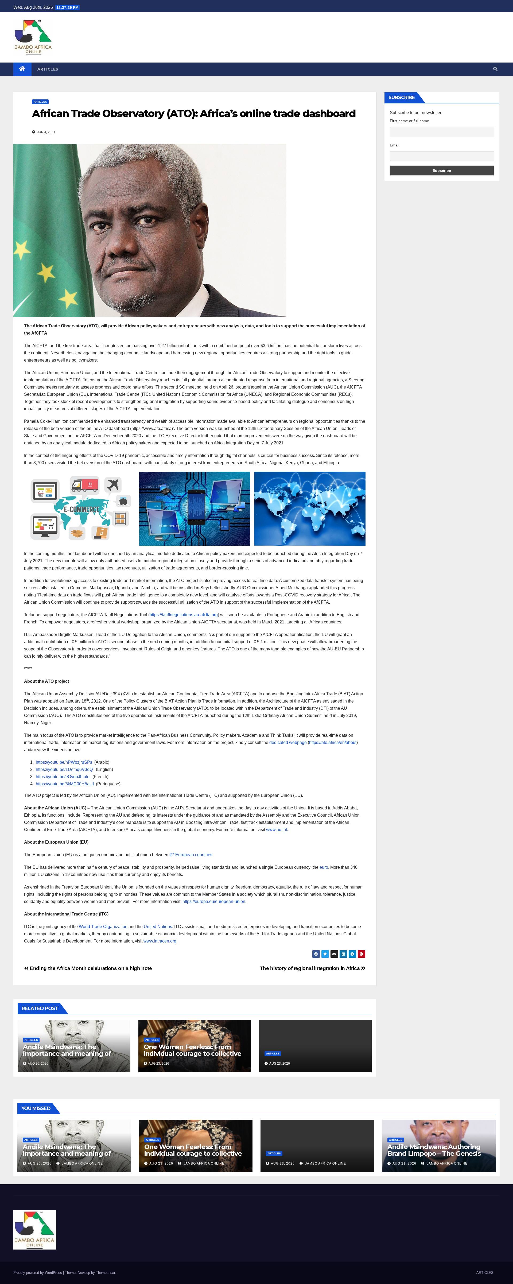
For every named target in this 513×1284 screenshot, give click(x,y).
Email (394, 145)
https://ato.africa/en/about (332, 742)
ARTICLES (48, 69)
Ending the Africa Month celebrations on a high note (90, 968)
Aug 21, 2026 (404, 1163)
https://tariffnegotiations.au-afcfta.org (184, 614)
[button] (495, 69)
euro (324, 867)
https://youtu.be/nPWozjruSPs (64, 762)
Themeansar (105, 1273)
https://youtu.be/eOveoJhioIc (62, 776)
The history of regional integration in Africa (310, 968)
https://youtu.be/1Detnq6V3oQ (64, 769)
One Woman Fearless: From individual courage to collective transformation (192, 1053)
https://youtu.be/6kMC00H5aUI (65, 784)
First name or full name (409, 121)
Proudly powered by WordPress (38, 1273)
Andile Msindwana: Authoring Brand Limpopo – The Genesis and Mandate (434, 1153)
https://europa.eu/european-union (213, 901)
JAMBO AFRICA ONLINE (82, 1163)
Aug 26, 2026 (40, 1163)
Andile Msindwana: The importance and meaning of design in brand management (70, 1053)
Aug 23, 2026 (161, 1163)
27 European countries (190, 854)
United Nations (158, 926)
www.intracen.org (159, 941)
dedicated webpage (288, 742)
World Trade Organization (103, 926)
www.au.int (276, 829)
